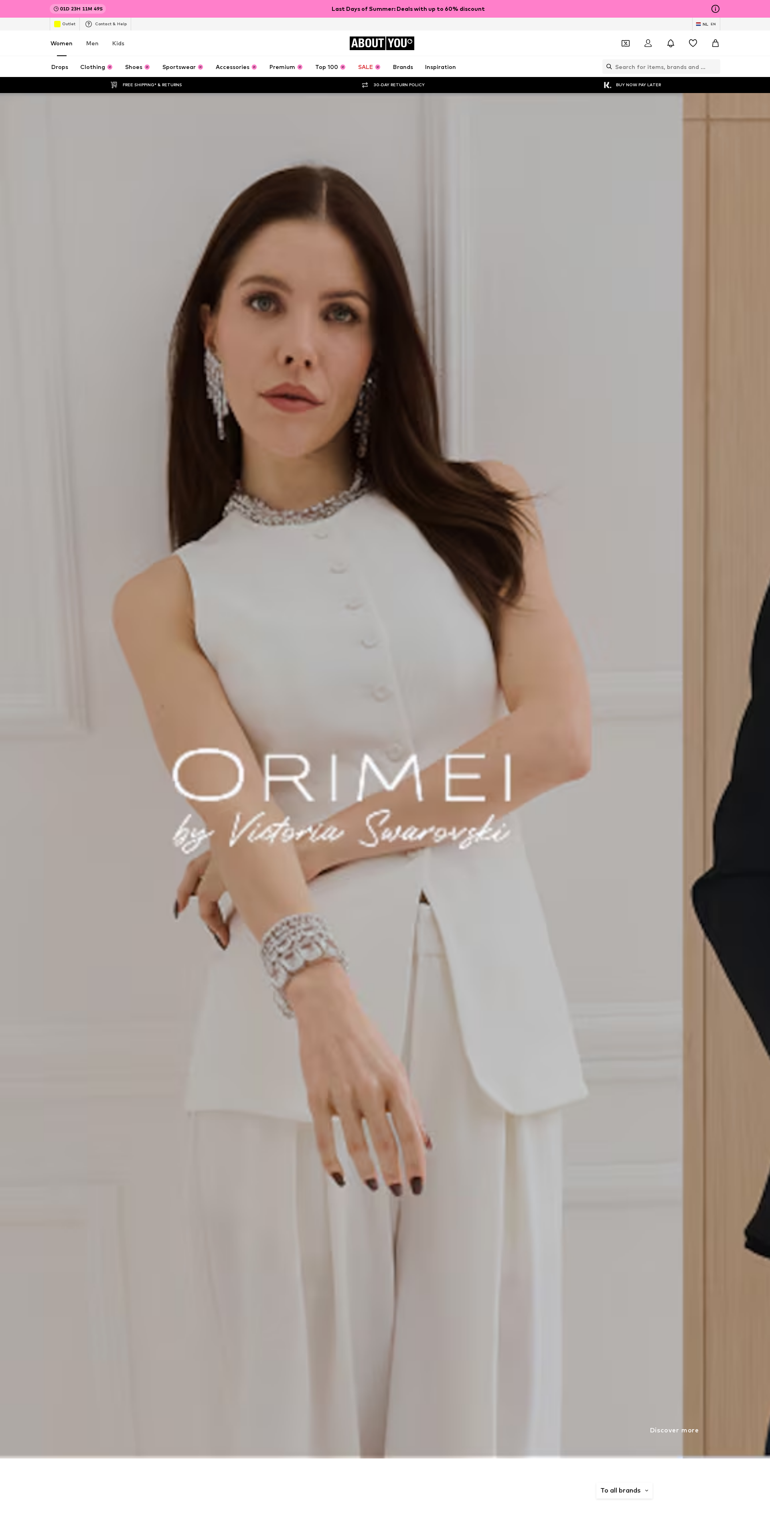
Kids (118, 43)
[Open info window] (715, 9)
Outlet (68, 23)
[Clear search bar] (714, 66)
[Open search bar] (607, 66)
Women (62, 43)
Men (92, 43)
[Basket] (715, 43)
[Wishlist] (693, 43)
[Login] (648, 43)
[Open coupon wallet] (625, 43)
